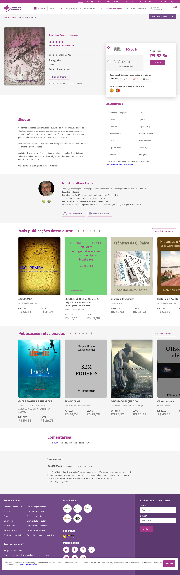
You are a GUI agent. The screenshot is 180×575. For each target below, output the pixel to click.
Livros (13, 17)
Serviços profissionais (36, 516)
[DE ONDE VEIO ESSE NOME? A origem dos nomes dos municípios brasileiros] (86, 266)
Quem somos (10, 521)
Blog (6, 516)
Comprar (158, 62)
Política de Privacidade (28, 565)
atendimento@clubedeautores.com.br (121, 164)
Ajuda (173, 1)
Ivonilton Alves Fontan (63, 45)
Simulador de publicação (41, 535)
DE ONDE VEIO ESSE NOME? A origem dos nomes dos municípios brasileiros (82, 302)
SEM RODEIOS (72, 401)
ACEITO (169, 563)
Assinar (146, 529)
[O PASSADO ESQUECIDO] (132, 369)
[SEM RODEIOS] (86, 369)
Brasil (80, 1)
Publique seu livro (134, 1)
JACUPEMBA (25, 299)
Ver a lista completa (164, 231)
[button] (78, 231)
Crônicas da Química (122, 299)
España (101, 1)
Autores (7, 511)
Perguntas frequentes (13, 550)
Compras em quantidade (135, 8)
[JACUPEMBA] (39, 266)
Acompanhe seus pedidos (156, 1)
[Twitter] (66, 550)
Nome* (143, 505)
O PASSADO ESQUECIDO (124, 401)
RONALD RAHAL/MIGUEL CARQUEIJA (127, 405)
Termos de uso (10, 530)
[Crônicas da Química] (132, 266)
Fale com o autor (101, 213)
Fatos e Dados (10, 525)
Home (6, 17)
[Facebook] (75, 550)
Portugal (90, 1)
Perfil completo (75, 213)
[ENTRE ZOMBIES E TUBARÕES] (39, 369)
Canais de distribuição (36, 530)
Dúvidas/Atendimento (13, 506)
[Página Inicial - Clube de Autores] (12, 9)
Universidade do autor (36, 521)
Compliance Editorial (35, 511)
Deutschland (112, 1)
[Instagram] (83, 550)
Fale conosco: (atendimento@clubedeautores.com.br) (27, 555)
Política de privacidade (36, 506)
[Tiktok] (91, 550)
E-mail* (143, 516)
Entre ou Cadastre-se (157, 8)
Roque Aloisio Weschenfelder (77, 405)
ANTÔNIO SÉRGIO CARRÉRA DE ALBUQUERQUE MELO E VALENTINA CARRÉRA (34, 408)
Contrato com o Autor (13, 535)
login (56, 443)
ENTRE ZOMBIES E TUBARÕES (35, 401)
